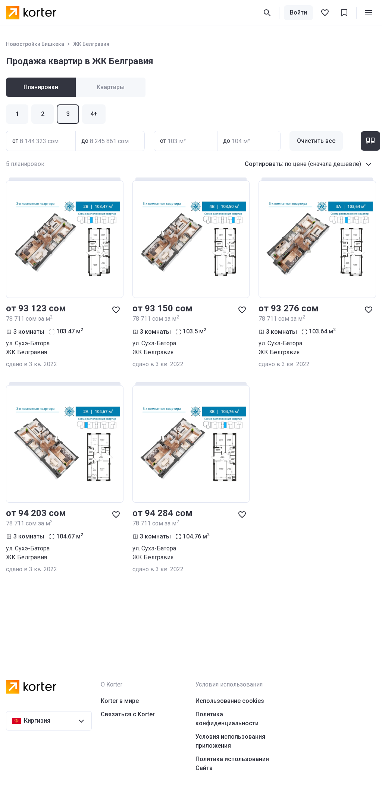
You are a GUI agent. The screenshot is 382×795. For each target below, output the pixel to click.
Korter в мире (120, 700)
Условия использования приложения (230, 741)
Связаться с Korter (128, 714)
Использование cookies (229, 700)
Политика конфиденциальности (227, 719)
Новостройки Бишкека (35, 44)
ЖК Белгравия (91, 44)
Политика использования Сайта (232, 763)
